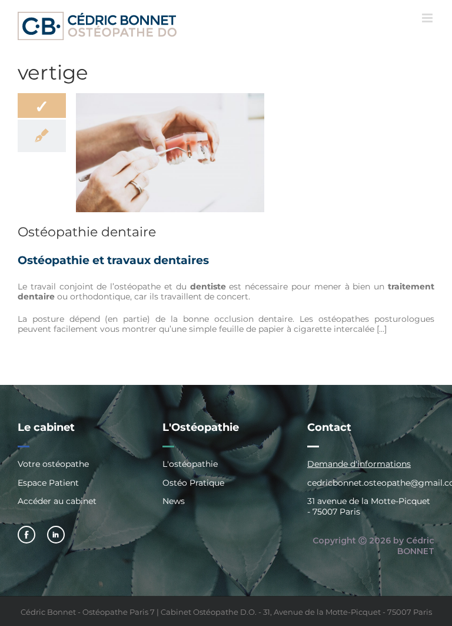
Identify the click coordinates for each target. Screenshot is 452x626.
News (173, 501)
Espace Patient (48, 482)
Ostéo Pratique (193, 482)
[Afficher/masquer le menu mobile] (428, 18)
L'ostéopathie (190, 464)
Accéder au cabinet (57, 501)
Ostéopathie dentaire (87, 232)
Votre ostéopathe (53, 464)
